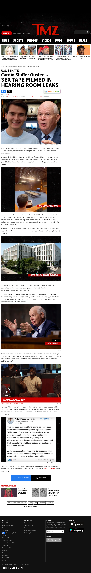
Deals (83, 41)
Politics (50, 503)
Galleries (4, 550)
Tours (71, 41)
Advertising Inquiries (30, 530)
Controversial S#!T (30, 506)
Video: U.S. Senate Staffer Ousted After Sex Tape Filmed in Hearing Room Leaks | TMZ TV (13, 403)
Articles (4, 535)
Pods (58, 41)
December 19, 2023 (37, 97)
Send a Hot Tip (28, 525)
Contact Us (27, 523)
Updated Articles (7, 540)
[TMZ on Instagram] (11, 26)
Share (22, 478)
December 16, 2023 (12, 97)
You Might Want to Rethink (17, 503)
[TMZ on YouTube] (56, 540)
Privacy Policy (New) (8, 525)
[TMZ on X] (5, 26)
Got (6, 33)
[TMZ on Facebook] (2, 26)
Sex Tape (42, 503)
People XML (5, 555)
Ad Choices (5, 530)
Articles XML (5, 538)
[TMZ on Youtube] (8, 25)
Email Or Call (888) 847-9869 (21, 33)
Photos (32, 41)
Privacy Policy (50, 527)
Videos (46, 41)
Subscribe (62, 531)
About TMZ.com (6, 523)
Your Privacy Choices (12, 533)
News (5, 41)
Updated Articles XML (8, 543)
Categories (5, 545)
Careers (26, 528)
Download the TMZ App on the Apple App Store (76, 524)
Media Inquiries (28, 533)
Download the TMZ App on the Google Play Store (76, 530)
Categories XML (6, 548)
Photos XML (5, 558)
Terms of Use (6, 528)
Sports (18, 41)
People (4, 553)
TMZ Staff (6, 94)
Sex (35, 503)
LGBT (30, 503)
